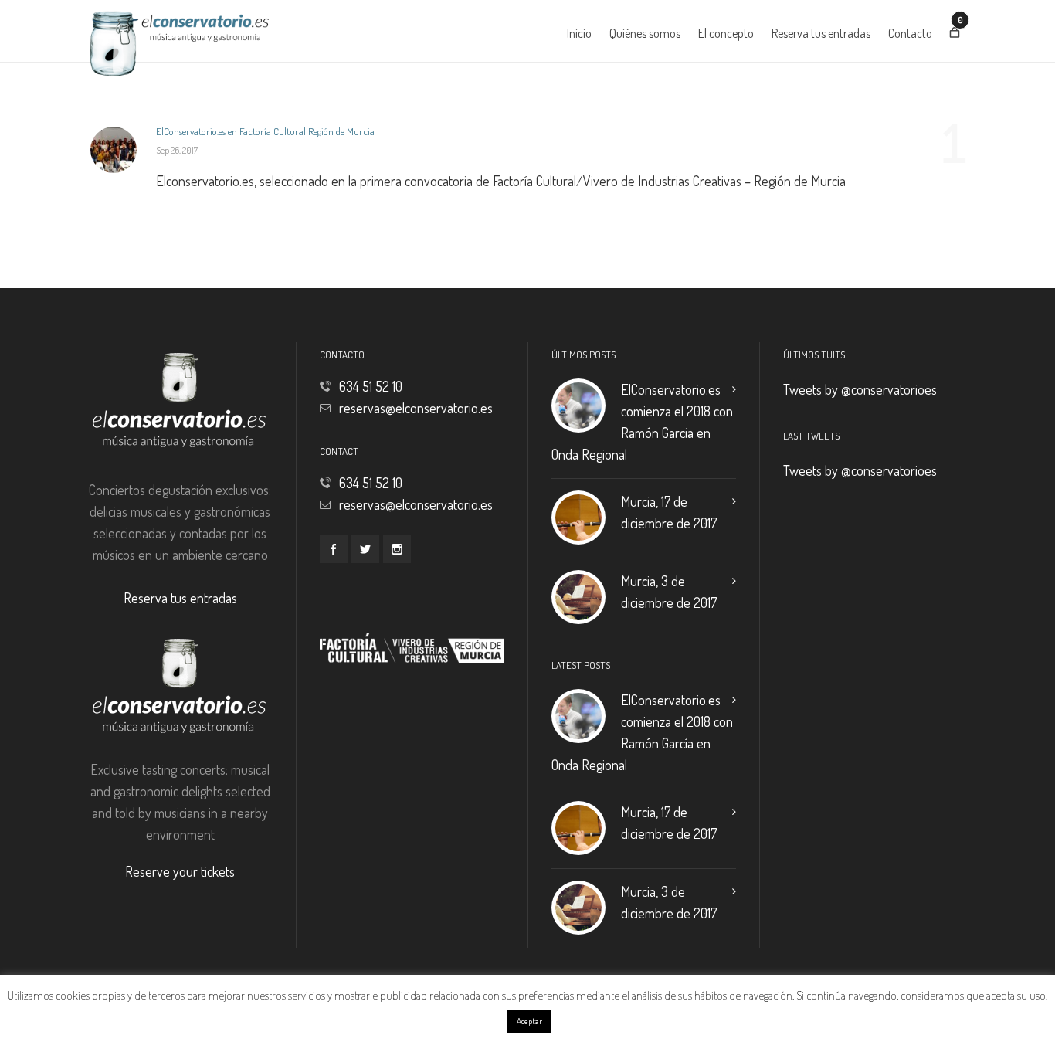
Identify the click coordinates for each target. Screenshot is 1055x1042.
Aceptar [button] (529, 1021)
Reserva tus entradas (180, 597)
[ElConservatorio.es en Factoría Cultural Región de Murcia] (114, 150)
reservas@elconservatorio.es (416, 407)
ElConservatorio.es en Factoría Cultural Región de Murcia (265, 131)
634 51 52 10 (370, 386)
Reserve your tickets (180, 871)
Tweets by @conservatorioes (860, 389)
